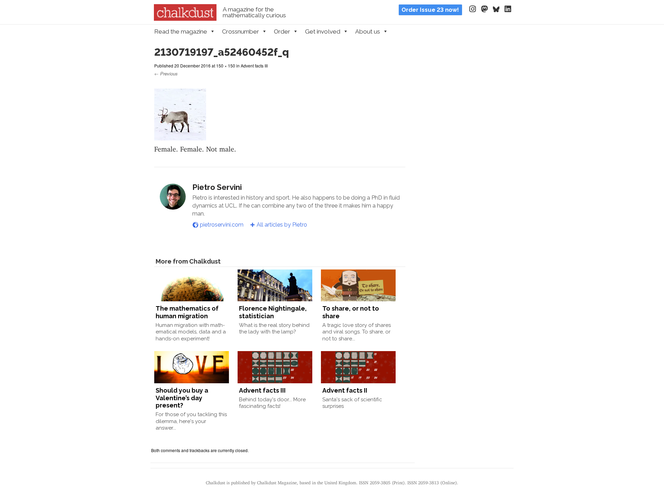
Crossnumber (240, 31)
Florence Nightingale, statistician (273, 312)
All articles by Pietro (282, 224)
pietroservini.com (221, 224)
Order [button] (282, 31)
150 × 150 (225, 65)
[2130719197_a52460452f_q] (180, 136)
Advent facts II (344, 390)
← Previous (166, 73)
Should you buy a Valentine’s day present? (182, 398)
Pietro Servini (217, 187)
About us (367, 31)
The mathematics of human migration (187, 312)
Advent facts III (254, 65)
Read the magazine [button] (180, 31)
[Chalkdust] (185, 18)
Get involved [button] (322, 31)
